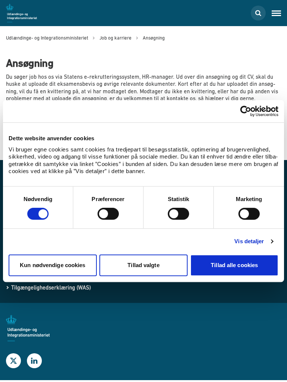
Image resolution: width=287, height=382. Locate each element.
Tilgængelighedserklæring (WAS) (51, 287)
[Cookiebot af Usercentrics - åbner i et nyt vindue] (245, 111)
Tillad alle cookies (234, 265)
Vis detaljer (249, 241)
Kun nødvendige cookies (52, 265)
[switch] (108, 214)
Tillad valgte (143, 265)
